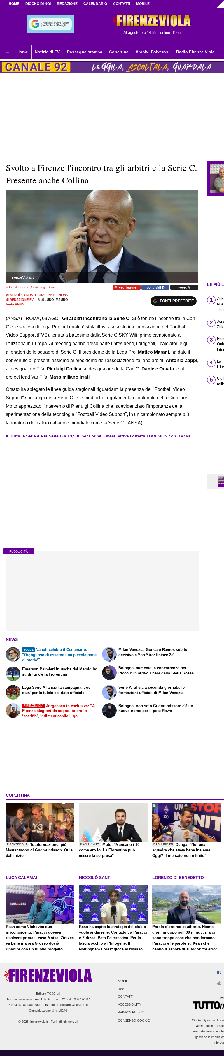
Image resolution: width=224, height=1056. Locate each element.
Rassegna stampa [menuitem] (84, 52)
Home (14, 4)
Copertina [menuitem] (119, 52)
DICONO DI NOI (38, 4)
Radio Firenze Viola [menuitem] (195, 52)
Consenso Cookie (134, 1020)
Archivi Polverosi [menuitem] (152, 52)
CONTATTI (121, 4)
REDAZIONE (67, 4)
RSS (121, 988)
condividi (154, 287)
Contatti (126, 996)
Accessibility (129, 1004)
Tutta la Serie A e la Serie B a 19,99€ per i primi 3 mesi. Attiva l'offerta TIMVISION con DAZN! (100, 436)
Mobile (124, 981)
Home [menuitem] (22, 52)
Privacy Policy (131, 1012)
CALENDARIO (95, 4)
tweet (183, 287)
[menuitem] (7, 52)
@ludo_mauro (54, 299)
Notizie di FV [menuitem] (47, 52)
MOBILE (143, 4)
